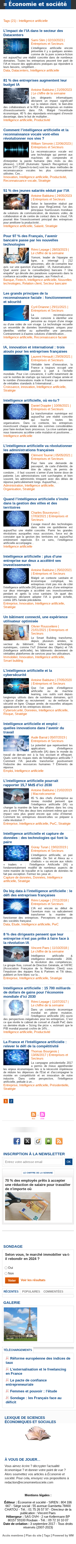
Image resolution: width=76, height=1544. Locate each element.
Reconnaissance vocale (20, 180)
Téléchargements (18, 1350)
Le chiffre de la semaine (38, 1173)
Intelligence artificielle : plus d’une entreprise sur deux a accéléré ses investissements (32, 560)
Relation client (32, 283)
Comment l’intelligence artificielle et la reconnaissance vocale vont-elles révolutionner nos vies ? (35, 134)
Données (30, 710)
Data (6, 70)
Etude (16, 924)
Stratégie (44, 180)
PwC (53, 823)
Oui (10, 1267)
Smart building (13, 660)
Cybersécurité (13, 710)
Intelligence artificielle (44, 70)
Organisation (12, 489)
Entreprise (10, 603)
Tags (47, 1535)
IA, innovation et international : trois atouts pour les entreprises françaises (35, 349)
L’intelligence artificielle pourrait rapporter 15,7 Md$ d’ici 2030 (30, 783)
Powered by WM (63, 1535)
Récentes (11, 1291)
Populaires (31, 1291)
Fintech (21, 280)
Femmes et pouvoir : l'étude (33, 1391)
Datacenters (20, 70)
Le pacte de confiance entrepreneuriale (26, 1382)
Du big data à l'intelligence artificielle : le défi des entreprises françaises (37, 893)
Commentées (53, 1291)
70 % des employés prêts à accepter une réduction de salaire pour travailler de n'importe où (38, 1185)
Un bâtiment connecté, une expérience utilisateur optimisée (35, 619)
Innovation (10, 177)
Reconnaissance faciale (50, 337)
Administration (13, 485)
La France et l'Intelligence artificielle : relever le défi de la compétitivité (35, 1044)
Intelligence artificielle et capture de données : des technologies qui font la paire (35, 838)
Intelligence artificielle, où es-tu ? (31, 400)
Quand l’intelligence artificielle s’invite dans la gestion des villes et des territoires (35, 503)
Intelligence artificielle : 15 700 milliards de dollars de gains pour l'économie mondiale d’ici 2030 (37, 992)
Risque (8, 714)
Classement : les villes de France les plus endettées (20, 1337)
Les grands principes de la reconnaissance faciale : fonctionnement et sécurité (37, 297)
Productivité (42, 120)
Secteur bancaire (55, 283)
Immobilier (10, 657)
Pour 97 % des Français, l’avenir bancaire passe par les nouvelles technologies (30, 240)
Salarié (38, 226)
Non (11, 1273)
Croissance (11, 387)
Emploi (8, 771)
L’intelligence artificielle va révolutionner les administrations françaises (37, 448)
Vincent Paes (40, 948)
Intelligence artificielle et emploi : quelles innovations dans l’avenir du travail (33, 728)
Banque (8, 280)
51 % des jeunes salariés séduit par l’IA (36, 191)
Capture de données (17, 877)
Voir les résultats (33, 1280)
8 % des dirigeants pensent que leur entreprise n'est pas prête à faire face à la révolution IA (36, 938)
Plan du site (33, 1535)
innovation (28, 387)
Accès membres (12, 1535)
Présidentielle (59, 1085)
